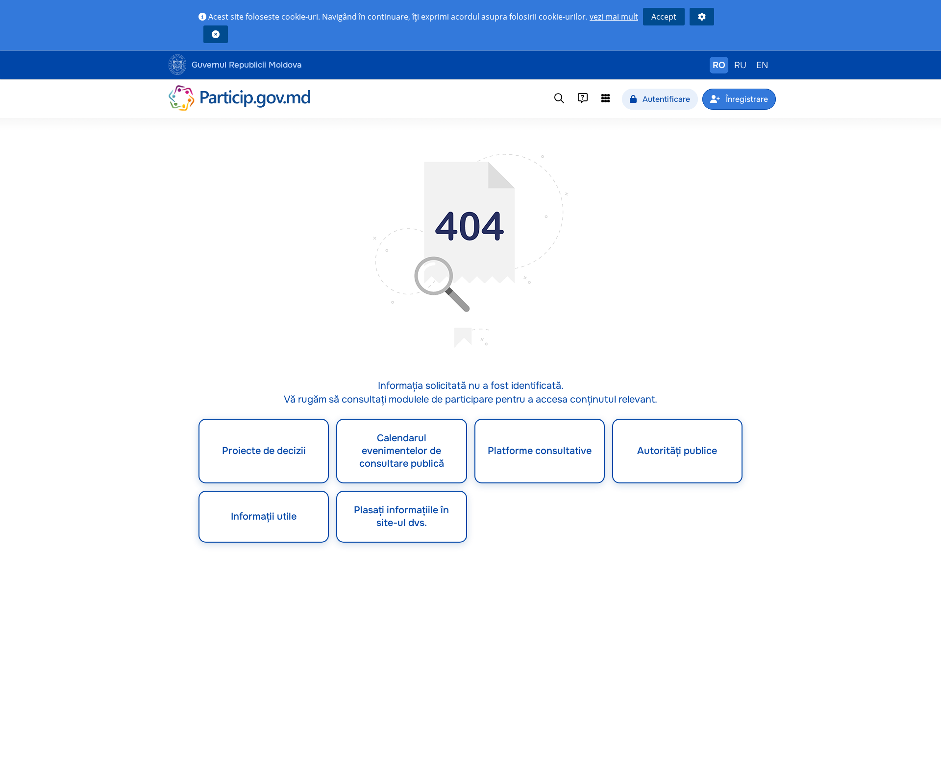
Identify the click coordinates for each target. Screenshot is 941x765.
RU (740, 65)
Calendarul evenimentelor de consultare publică (401, 451)
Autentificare (665, 99)
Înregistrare (746, 99)
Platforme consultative (540, 451)
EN (762, 65)
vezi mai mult (614, 16)
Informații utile (264, 516)
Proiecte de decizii (264, 451)
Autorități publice (677, 451)
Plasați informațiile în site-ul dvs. (401, 516)
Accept (663, 16)
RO (719, 65)
